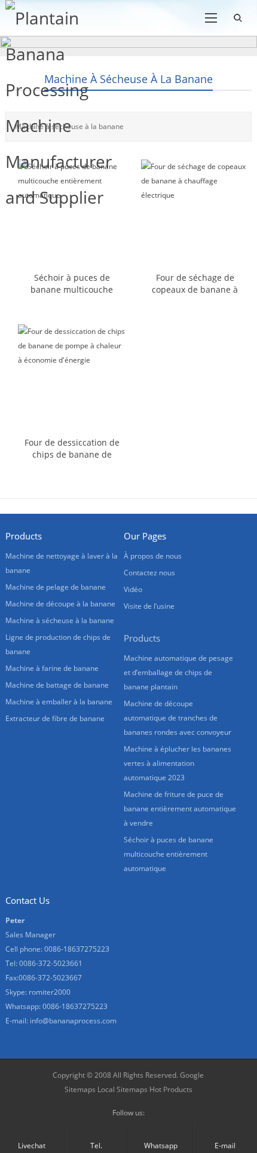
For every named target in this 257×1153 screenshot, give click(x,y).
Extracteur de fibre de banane (55, 718)
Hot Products (170, 1089)
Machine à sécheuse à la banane (128, 79)
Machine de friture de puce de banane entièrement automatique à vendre (180, 808)
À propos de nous (153, 556)
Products (142, 638)
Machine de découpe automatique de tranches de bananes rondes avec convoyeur (177, 717)
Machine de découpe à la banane (60, 604)
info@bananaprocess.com (73, 1021)
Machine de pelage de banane (55, 587)
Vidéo (133, 589)
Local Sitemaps (122, 1089)
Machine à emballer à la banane (58, 702)
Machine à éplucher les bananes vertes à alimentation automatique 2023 (177, 763)
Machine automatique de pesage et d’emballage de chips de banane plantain (178, 672)
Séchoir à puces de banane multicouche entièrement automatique (168, 854)
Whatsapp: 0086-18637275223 (56, 1006)
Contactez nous (149, 573)
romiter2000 (50, 992)
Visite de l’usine (149, 606)
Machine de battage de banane (57, 685)
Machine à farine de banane (52, 668)
